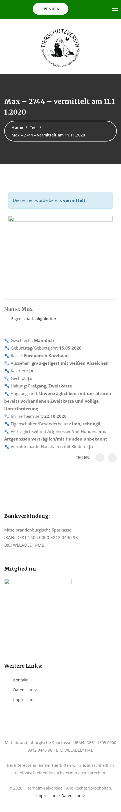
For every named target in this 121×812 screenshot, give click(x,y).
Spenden (50, 9)
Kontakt (20, 680)
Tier (33, 127)
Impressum (24, 699)
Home (17, 127)
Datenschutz (25, 689)
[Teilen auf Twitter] (112, 457)
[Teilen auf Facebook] (99, 457)
